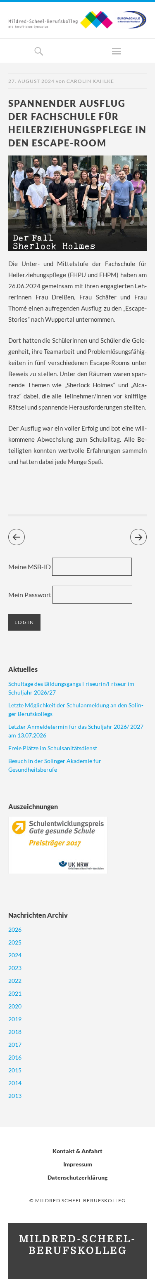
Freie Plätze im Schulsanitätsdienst (52, 747)
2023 (14, 967)
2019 (14, 1018)
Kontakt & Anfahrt (77, 1150)
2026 (14, 929)
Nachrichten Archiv (38, 915)
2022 (14, 980)
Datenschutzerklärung (77, 1177)
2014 (14, 1082)
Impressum (77, 1164)
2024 (14, 955)
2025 (14, 942)
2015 (14, 1070)
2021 (14, 993)
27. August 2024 (31, 81)
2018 (14, 1031)
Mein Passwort (29, 594)
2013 (14, 1095)
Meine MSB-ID (29, 566)
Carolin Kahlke (90, 81)
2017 (14, 1044)
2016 (14, 1057)
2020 (14, 1006)
